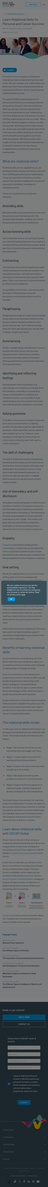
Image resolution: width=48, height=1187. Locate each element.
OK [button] (11, 599)
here (23, 594)
